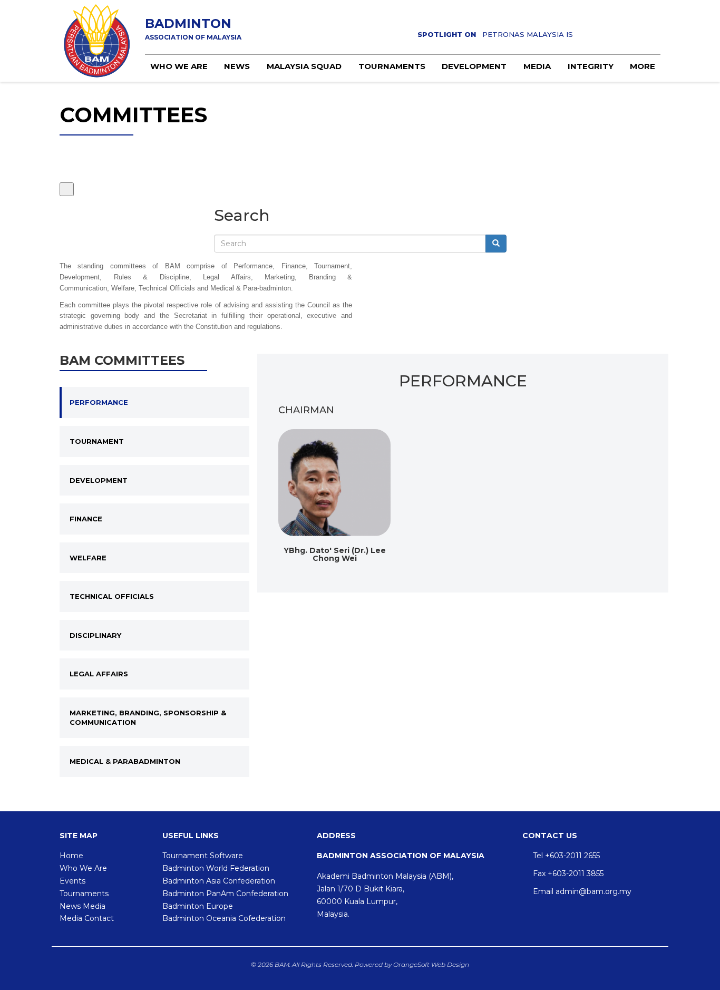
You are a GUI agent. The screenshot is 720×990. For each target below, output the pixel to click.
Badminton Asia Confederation (218, 881)
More (642, 66)
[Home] (97, 40)
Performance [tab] (99, 402)
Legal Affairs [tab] (99, 673)
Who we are (179, 66)
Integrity (591, 66)
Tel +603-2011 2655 (566, 855)
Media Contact (87, 918)
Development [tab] (99, 480)
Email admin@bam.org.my (582, 891)
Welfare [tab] (88, 558)
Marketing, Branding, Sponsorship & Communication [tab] (148, 717)
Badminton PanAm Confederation (225, 893)
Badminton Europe (197, 906)
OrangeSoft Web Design (431, 964)
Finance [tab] (86, 519)
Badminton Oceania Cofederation (224, 918)
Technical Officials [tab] (112, 596)
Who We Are (83, 868)
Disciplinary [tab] (95, 635)
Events (72, 881)
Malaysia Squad (304, 66)
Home (71, 855)
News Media (82, 906)
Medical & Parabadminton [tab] (125, 761)
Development (474, 66)
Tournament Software (202, 855)
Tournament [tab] (97, 441)
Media (537, 66)
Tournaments (391, 66)
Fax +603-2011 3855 (568, 873)
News (237, 66)
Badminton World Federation (215, 868)
